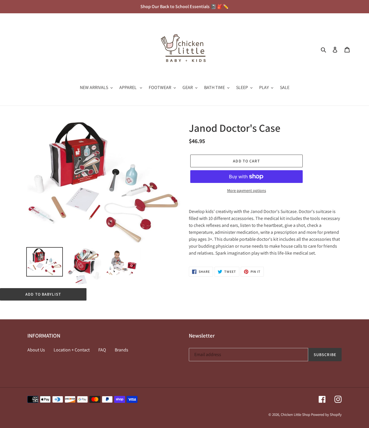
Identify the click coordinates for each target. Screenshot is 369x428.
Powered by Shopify (326, 414)
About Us (36, 350)
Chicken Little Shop (295, 414)
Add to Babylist (43, 294)
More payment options (246, 190)
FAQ (102, 350)
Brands (121, 350)
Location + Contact (72, 350)
